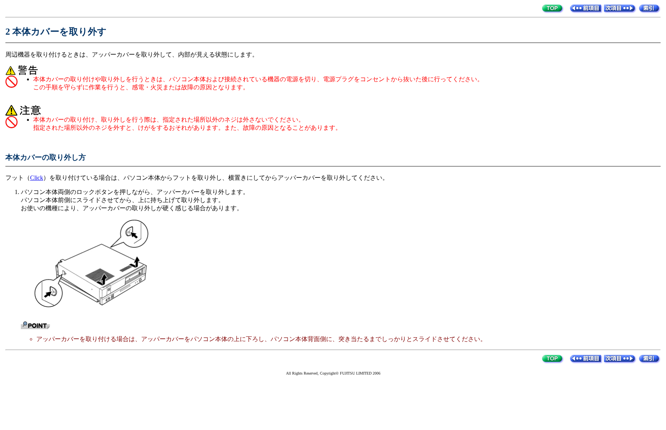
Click (36, 177)
